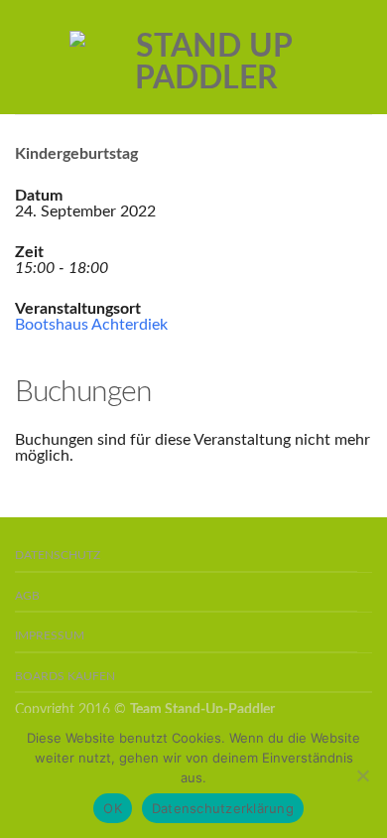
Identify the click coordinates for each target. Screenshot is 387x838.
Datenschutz (57, 555)
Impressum (49, 635)
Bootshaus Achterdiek (91, 325)
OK (112, 808)
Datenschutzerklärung (223, 808)
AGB (27, 596)
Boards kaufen (65, 676)
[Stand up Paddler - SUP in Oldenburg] (205, 57)
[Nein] (362, 775)
